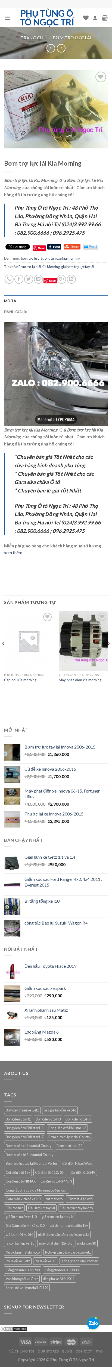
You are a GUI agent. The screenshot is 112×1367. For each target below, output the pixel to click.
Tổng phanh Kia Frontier (79, 1261)
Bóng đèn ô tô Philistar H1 (24, 1128)
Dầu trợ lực (14, 1208)
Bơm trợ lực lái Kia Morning (39, 267)
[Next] (108, 654)
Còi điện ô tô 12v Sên (50, 1172)
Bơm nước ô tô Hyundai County (30, 1154)
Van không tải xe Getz (22, 1279)
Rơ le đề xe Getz (18, 1261)
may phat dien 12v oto (55, 1243)
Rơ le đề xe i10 (45, 1261)
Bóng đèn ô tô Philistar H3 (67, 1128)
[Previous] (4, 654)
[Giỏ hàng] (105, 18)
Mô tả (10, 301)
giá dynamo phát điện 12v (68, 1225)
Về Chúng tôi (21, 1351)
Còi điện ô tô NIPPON (56, 1181)
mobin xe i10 (86, 1243)
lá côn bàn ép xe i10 (20, 1243)
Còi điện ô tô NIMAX (21, 1181)
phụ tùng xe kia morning (62, 258)
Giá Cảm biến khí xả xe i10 (25, 1225)
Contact (84, 1351)
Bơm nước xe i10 (69, 1145)
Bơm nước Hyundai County (69, 1137)
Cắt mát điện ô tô (79, 1199)
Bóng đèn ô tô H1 (18, 1119)
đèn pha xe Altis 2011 (58, 1279)
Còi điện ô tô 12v (18, 1172)
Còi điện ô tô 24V (82, 1172)
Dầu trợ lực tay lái (41, 1208)
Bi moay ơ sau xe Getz (22, 1110)
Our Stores (48, 1351)
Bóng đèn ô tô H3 (48, 1119)
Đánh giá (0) (15, 312)
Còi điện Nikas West (77, 1163)
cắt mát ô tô (54, 1199)
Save (52, 280)
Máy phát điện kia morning (80, 680)
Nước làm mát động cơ (23, 1252)
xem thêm (13, 552)
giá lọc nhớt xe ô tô (19, 1234)
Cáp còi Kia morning (20, 680)
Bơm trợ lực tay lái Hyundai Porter (31, 1163)
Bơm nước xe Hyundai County (29, 1145)
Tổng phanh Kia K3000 (62, 1270)
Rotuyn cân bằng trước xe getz (68, 1252)
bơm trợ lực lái (72, 37)
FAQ (99, 1351)
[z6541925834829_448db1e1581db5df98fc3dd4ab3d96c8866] (56, 373)
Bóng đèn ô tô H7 (78, 1119)
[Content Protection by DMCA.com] (13, 1328)
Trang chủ (34, 37)
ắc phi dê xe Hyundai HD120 (27, 1288)
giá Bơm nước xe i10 (21, 1217)
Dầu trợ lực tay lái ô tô (76, 1208)
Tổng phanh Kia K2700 (23, 1270)
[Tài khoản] (95, 18)
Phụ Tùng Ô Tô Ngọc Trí (47, 18)
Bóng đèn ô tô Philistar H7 (24, 1137)
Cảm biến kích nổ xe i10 (23, 1199)
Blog (67, 1351)
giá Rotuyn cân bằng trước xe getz (63, 1234)
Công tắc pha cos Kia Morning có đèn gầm (36, 1190)
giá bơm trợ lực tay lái (77, 267)
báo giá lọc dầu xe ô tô (60, 1110)
